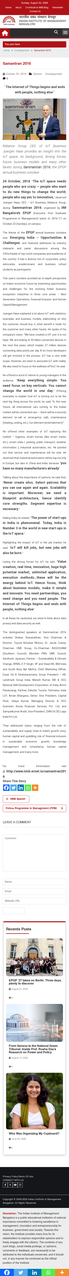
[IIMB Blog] (5, 33)
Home (8, 8)
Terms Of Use (25, 1176)
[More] (35, 787)
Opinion (37, 74)
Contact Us (35, 11)
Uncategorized (53, 74)
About (18, 8)
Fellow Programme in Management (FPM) (31, 808)
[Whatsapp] (28, 787)
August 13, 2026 (19, 1058)
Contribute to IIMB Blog (36, 8)
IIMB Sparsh (17, 799)
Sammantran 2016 (36, 167)
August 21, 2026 (19, 989)
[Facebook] (6, 787)
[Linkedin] (20, 787)
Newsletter (57, 8)
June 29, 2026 (18, 1139)
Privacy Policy (10, 1176)
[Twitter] (13, 787)
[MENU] (65, 32)
